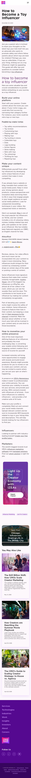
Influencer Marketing (9, 514)
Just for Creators (22, 514)
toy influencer (17, 72)
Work (4, 717)
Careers (5, 732)
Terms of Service (20, 767)
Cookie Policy (23, 769)
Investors (6, 725)
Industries (6, 714)
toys (21, 108)
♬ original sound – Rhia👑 (11, 247)
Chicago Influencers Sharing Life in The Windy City (15, 535)
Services (6, 706)
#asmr (14, 242)
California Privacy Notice (13, 769)
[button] (15, 495)
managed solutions (20, 451)
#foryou (19, 242)
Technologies (8, 710)
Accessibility (7, 771)
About (5, 728)
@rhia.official (6, 236)
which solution (14, 454)
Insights (5, 721)
